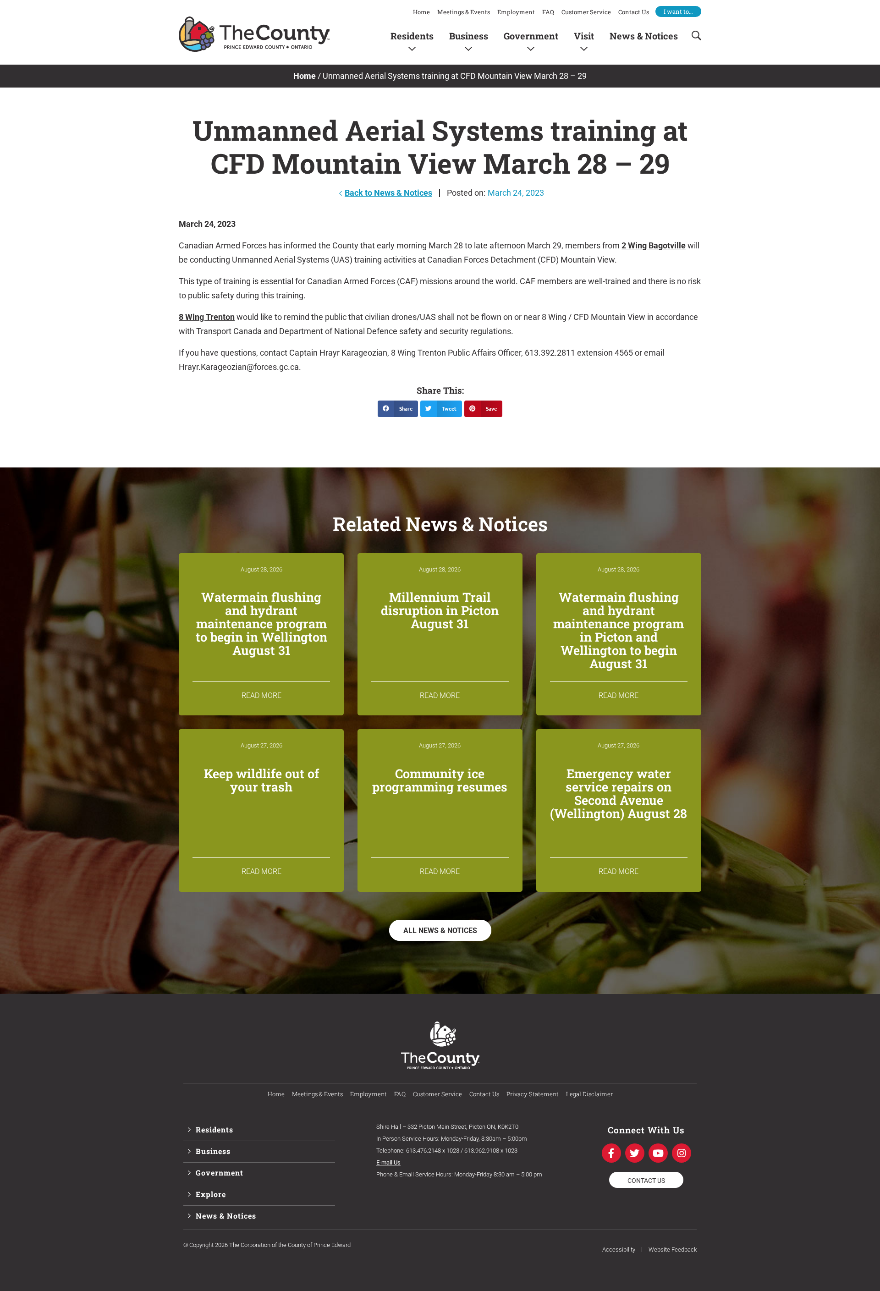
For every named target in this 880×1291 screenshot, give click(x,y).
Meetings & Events (463, 12)
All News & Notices (440, 930)
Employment (516, 12)
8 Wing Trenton (207, 317)
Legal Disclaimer (589, 1094)
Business (468, 35)
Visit (584, 35)
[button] (398, 409)
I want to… (678, 11)
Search (693, 35)
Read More (261, 695)
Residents (412, 35)
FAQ (548, 12)
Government (531, 35)
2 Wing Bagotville (654, 245)
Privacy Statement (532, 1094)
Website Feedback (673, 1249)
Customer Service (586, 12)
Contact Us (633, 12)
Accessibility (618, 1249)
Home (421, 12)
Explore (211, 1194)
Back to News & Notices (388, 193)
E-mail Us (388, 1162)
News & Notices (644, 35)
